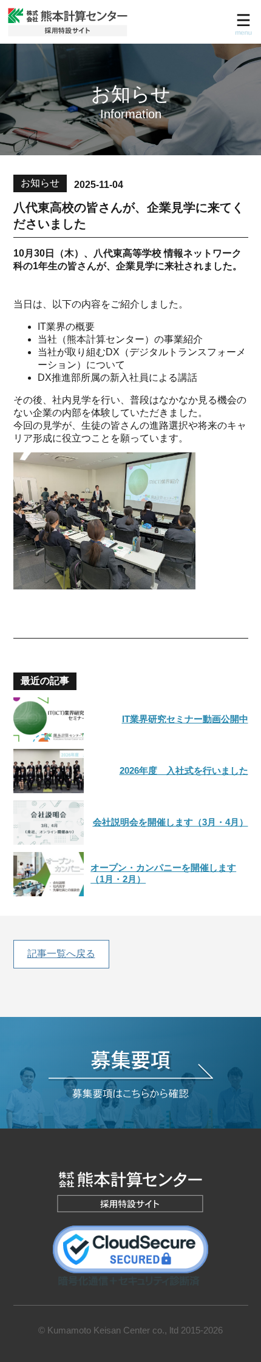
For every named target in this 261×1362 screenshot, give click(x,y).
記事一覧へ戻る (61, 953)
